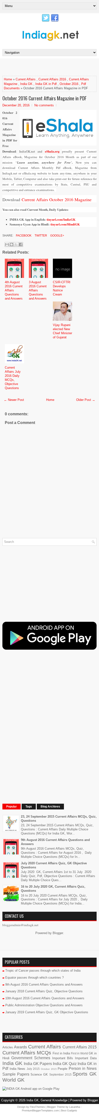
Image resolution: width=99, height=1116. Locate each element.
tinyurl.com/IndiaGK (61, 219)
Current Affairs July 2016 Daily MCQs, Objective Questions (13, 378)
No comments (44, 105)
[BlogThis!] (11, 244)
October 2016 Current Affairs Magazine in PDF (44, 98)
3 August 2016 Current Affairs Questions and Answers (38, 290)
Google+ (57, 235)
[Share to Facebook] (20, 244)
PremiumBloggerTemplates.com (40, 1110)
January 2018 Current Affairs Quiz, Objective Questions (44, 991)
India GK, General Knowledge (47, 1100)
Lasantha (74, 1106)
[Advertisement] (50, 67)
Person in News (83, 1068)
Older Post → (85, 400)
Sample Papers (15, 1074)
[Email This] (7, 244)
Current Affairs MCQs (26, 1052)
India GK (26, 84)
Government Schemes (30, 1058)
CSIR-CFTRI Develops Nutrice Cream (61, 288)
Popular (11, 806)
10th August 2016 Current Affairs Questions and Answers (44, 998)
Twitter (40, 235)
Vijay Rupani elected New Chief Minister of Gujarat (62, 331)
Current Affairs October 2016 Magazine (57, 199)
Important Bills (62, 1058)
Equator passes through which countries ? (34, 977)
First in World (79, 1053)
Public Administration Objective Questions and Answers (44, 1005)
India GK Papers (38, 1064)
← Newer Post (14, 400)
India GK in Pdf (46, 84)
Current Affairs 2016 (52, 79)
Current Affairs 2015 (79, 1047)
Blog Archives (50, 806)
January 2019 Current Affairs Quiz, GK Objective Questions (46, 1012)
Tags (28, 806)
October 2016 (69, 84)
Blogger (58, 933)
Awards (20, 1047)
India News (17, 1069)
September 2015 (60, 1074)
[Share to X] (16, 244)
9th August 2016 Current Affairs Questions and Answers (44, 984)
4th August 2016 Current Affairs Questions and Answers (14, 290)
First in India (61, 1053)
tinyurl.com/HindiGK (65, 224)
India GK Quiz (65, 1064)
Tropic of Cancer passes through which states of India (42, 970)
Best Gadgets (69, 1110)
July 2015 (33, 1068)
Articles (7, 1047)
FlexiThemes (37, 1106)
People (62, 1069)
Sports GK (85, 1074)
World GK (13, 1080)
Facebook (23, 235)
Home (8, 79)
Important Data (86, 1058)
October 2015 (49, 1069)
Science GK (39, 1074)
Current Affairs (26, 79)
